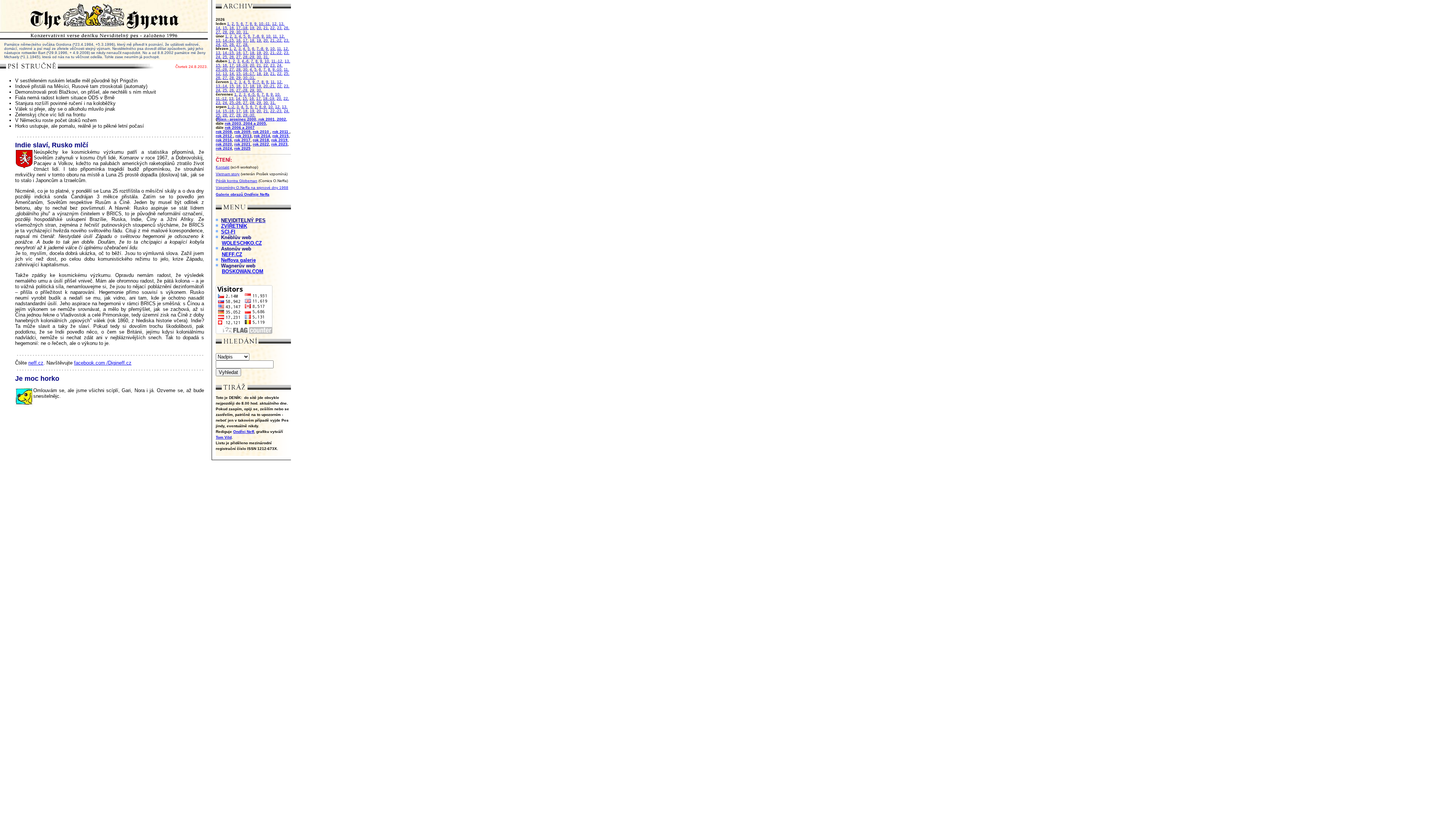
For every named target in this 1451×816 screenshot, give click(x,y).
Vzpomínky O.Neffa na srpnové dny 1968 (252, 187)
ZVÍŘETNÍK (234, 226)
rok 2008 (224, 132)
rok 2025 (242, 148)
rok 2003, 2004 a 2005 (245, 123)
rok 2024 (224, 148)
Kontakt (222, 167)
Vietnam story (228, 174)
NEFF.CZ (232, 254)
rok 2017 (242, 140)
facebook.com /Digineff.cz (102, 363)
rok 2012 (224, 136)
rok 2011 (280, 132)
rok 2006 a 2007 (240, 127)
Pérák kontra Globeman (236, 181)
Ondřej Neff (243, 432)
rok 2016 (224, 140)
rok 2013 (243, 136)
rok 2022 (261, 144)
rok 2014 (262, 136)
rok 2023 (279, 144)
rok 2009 (242, 132)
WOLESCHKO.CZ (242, 243)
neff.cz (35, 363)
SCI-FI (228, 232)
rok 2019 (279, 140)
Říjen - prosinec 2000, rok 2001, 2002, (252, 119)
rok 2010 (261, 132)
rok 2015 (280, 136)
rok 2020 (224, 144)
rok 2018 (261, 140)
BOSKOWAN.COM (242, 271)
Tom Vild (224, 437)
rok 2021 (242, 144)
